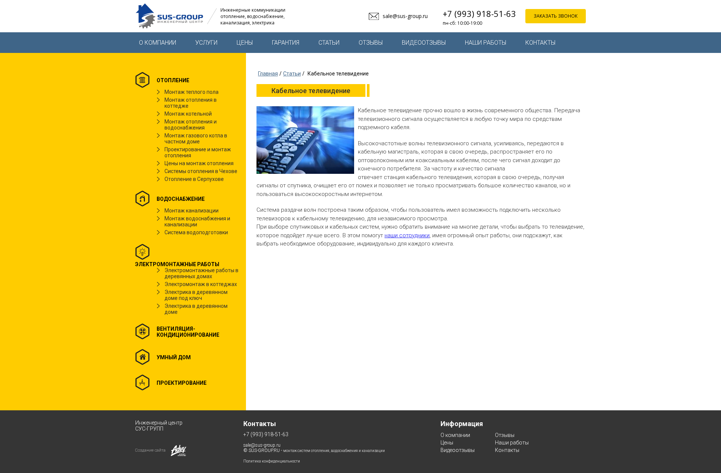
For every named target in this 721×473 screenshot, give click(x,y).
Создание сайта (150, 450)
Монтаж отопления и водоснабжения (190, 125)
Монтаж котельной (188, 114)
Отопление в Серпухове (194, 179)
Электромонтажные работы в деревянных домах (201, 273)
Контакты (540, 42)
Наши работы (485, 42)
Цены (245, 42)
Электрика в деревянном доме (196, 309)
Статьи (328, 42)
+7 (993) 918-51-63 (479, 13)
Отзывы (371, 42)
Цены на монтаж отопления (199, 163)
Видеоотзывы (424, 42)
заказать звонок (556, 16)
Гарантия (285, 42)
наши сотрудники (407, 235)
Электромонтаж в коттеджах (200, 284)
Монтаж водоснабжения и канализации (197, 221)
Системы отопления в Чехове (200, 171)
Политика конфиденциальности (271, 461)
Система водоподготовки (196, 232)
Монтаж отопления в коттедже (190, 103)
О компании (157, 42)
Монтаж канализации (191, 211)
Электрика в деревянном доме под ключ (196, 295)
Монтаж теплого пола (191, 92)
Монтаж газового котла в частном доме (195, 139)
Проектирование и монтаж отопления (197, 152)
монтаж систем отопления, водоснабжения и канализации (334, 451)
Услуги (206, 42)
